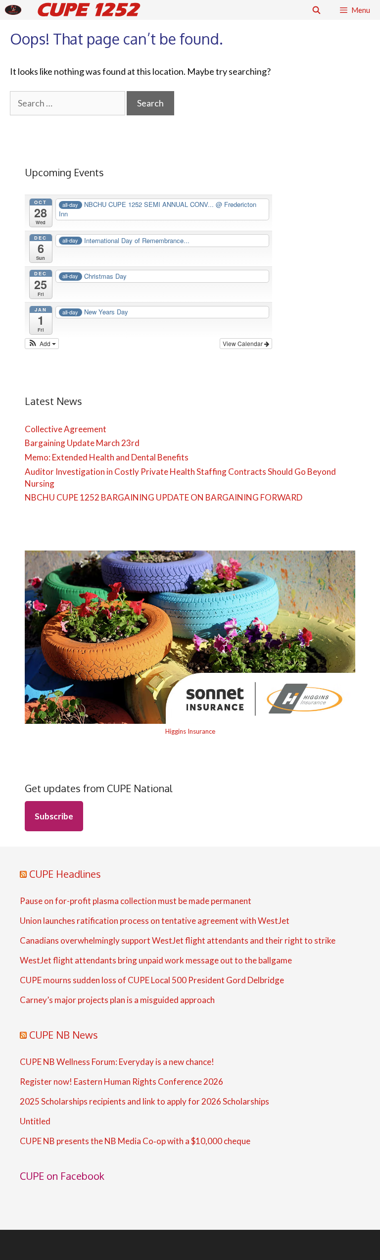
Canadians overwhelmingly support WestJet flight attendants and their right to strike (177, 941)
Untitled (35, 1121)
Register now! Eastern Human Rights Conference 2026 (121, 1082)
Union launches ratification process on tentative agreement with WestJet (154, 921)
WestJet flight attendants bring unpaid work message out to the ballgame (156, 960)
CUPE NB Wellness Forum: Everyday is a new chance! (117, 1062)
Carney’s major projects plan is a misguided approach (117, 1000)
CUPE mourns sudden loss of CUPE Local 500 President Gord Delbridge (152, 980)
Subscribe (54, 816)
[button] (41, 344)
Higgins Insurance (190, 731)
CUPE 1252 (87, 10)
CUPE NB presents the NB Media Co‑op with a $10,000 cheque (135, 1141)
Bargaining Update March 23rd (82, 443)
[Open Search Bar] (316, 10)
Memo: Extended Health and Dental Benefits (107, 457)
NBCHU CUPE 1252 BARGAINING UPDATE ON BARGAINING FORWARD (163, 497)
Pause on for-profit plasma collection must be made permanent (135, 901)
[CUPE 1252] (15, 10)
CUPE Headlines (65, 873)
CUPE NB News (63, 1034)
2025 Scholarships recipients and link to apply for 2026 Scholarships (144, 1102)
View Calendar (243, 343)
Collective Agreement (65, 429)
